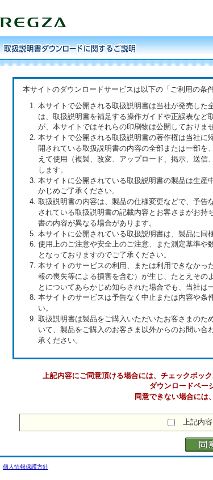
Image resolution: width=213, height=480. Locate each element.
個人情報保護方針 (25, 467)
